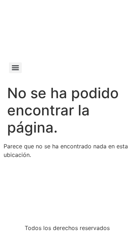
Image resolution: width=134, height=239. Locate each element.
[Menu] (15, 67)
